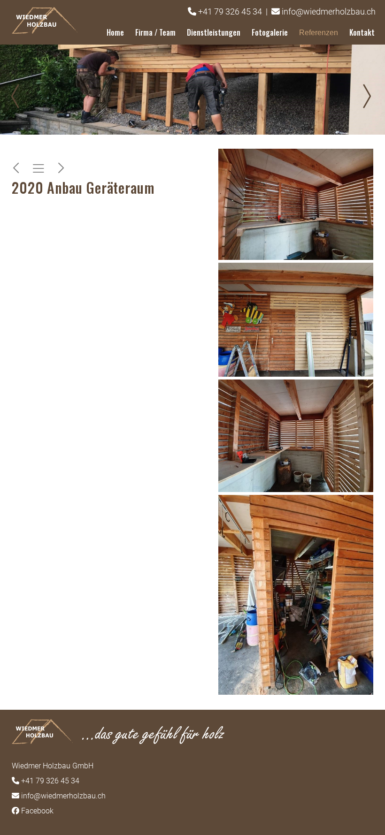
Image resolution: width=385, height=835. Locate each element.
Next (366, 96)
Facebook (37, 810)
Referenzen (318, 33)
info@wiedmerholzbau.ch (329, 11)
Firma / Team (155, 32)
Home (115, 32)
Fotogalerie (270, 32)
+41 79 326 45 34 (230, 11)
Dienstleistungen (213, 32)
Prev (19, 96)
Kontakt (362, 32)
